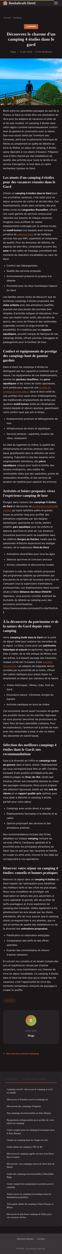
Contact (41, 1239)
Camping (17, 17)
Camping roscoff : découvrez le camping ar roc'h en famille (30, 1091)
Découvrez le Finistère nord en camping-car (27, 1099)
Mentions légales (25, 1239)
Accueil (7, 17)
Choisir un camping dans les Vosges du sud (27, 1140)
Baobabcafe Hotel (19, 3)
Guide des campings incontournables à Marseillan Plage (30, 1175)
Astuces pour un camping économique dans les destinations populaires (29, 1195)
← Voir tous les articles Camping (21, 1053)
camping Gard (25, 234)
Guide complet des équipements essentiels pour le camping (30, 1185)
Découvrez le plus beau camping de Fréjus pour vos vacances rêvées (29, 1215)
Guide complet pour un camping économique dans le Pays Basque (30, 1131)
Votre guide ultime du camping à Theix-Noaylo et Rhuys (30, 1205)
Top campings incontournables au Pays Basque (29, 1113)
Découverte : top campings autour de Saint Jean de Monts (30, 1165)
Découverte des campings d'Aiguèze (24, 1106)
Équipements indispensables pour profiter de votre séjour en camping (30, 1121)
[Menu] (56, 3)
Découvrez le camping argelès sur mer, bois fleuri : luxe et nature (31, 1155)
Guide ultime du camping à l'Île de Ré (24, 1147)
